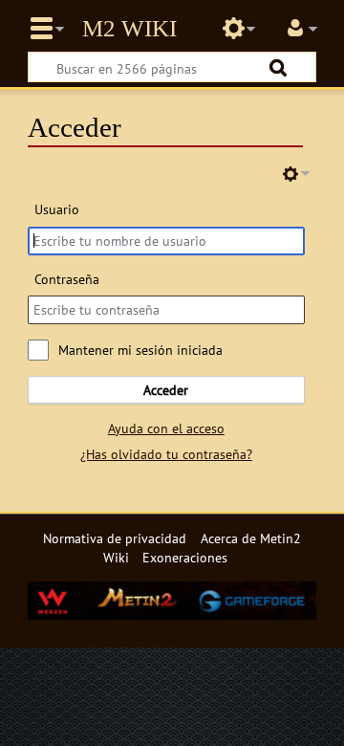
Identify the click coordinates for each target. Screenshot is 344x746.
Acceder (165, 390)
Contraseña (66, 279)
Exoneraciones (184, 557)
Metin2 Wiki (129, 29)
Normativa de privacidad (114, 538)
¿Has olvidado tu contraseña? (166, 454)
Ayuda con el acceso (166, 428)
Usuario (56, 209)
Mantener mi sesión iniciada (140, 349)
